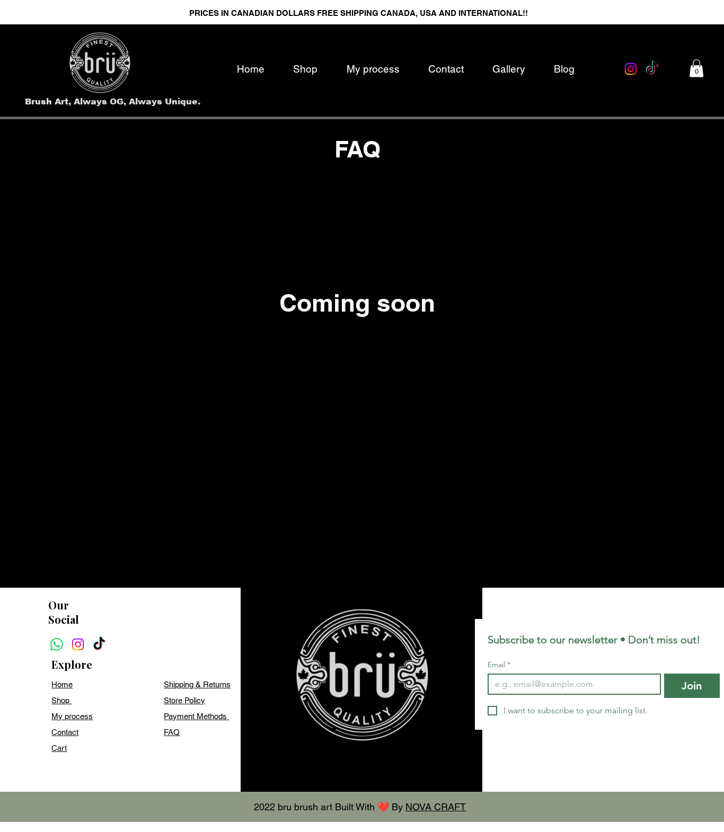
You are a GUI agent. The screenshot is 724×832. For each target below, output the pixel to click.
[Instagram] (631, 69)
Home (62, 684)
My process (72, 716)
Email (499, 664)
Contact (64, 732)
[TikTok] (652, 69)
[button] (696, 68)
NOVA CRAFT (435, 806)
